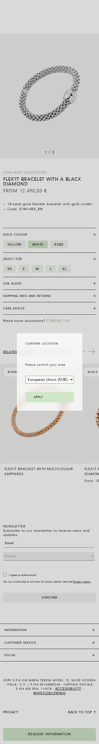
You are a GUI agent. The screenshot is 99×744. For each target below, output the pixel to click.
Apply (38, 397)
